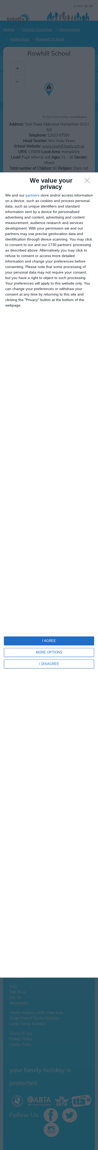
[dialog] (49, 574)
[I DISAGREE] (88, 182)
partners (32, 195)
